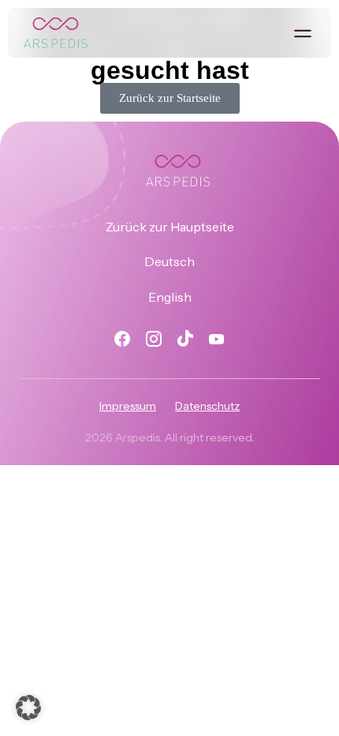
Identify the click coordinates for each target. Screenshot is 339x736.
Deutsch (169, 261)
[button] (302, 33)
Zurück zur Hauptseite (170, 227)
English (170, 297)
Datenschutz (207, 406)
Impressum (127, 406)
